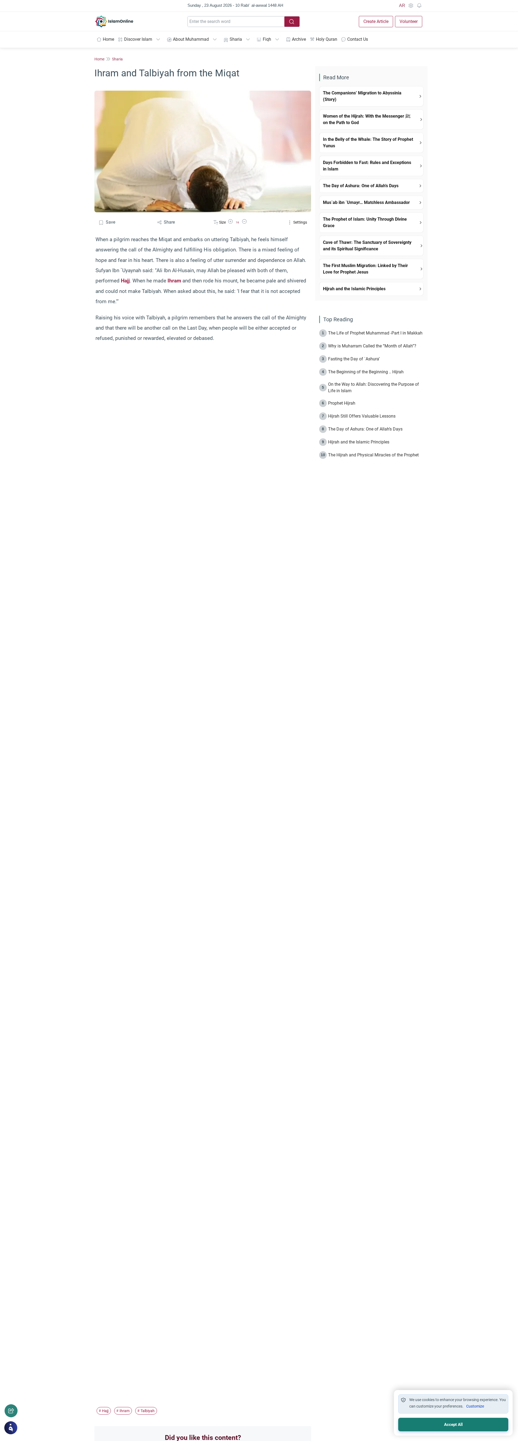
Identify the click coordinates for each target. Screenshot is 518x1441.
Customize (475, 1406)
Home (108, 39)
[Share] (11, 1411)
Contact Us (357, 39)
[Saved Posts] (419, 5)
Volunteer (409, 21)
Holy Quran (326, 39)
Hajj (125, 281)
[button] (230, 222)
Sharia (236, 39)
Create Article (375, 21)
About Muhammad (191, 39)
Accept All (453, 1424)
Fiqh (267, 39)
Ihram (174, 281)
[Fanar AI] (11, 1428)
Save (110, 222)
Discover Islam (138, 39)
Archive (299, 39)
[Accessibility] (410, 5)
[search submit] (291, 21)
